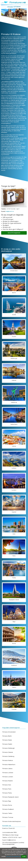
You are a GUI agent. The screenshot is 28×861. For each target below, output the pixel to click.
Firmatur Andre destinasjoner (11, 821)
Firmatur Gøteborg (8, 756)
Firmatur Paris (6, 789)
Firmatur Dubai (7, 740)
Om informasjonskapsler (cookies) (13, 842)
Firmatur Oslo (6, 785)
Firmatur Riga (6, 801)
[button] (25, 2)
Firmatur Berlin (7, 736)
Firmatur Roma (7, 805)
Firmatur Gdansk (7, 752)
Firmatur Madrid (7, 781)
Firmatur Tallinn (7, 813)
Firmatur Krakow (7, 760)
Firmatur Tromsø (7, 817)
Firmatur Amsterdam (9, 732)
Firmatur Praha (7, 793)
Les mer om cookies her (13, 856)
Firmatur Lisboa (7, 768)
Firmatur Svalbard (8, 809)
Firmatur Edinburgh (8, 748)
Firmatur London (7, 776)
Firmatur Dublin (7, 744)
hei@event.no (10, 211)
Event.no (5, 828)
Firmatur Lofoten (7, 772)
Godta (24, 856)
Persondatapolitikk (8, 844)
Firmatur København (8, 764)
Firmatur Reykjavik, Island (10, 797)
